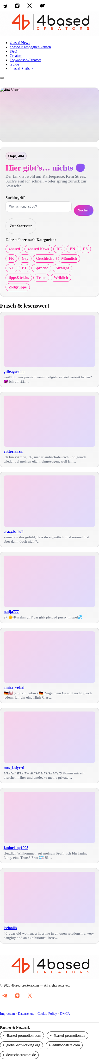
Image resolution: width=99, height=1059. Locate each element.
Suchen (83, 210)
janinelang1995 (16, 847)
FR (11, 258)
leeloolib (10, 928)
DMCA (65, 1013)
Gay (25, 258)
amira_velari (14, 687)
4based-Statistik (21, 68)
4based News (20, 43)
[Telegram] (5, 6)
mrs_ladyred (14, 767)
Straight (62, 268)
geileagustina (14, 371)
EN (72, 249)
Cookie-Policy (47, 1013)
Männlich (69, 258)
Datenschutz (26, 1013)
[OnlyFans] (42, 6)
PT (24, 268)
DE (59, 249)
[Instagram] (17, 6)
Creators (16, 56)
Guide (14, 64)
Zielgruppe (18, 287)
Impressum (7, 1013)
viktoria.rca (13, 451)
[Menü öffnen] (2, 78)
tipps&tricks (19, 278)
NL (11, 268)
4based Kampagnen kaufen (30, 47)
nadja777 (11, 611)
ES (85, 249)
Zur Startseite (21, 226)
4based (14, 249)
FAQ (13, 51)
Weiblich (61, 278)
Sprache (41, 268)
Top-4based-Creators (25, 60)
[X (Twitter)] (30, 6)
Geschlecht (45, 258)
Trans (41, 278)
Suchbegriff (15, 198)
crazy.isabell (13, 531)
